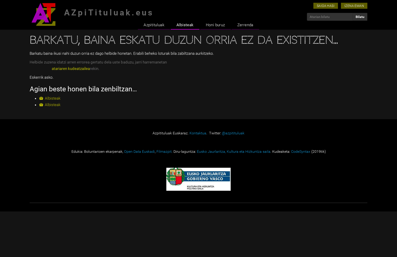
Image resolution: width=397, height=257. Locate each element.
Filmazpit (164, 151)
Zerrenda (245, 25)
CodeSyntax (300, 151)
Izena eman (354, 6)
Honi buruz (215, 25)
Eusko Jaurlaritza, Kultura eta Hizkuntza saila (233, 151)
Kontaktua (198, 133)
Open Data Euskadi (139, 151)
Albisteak (185, 25)
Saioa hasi (326, 6)
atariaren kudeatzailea (71, 68)
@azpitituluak (233, 133)
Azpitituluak (154, 25)
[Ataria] (43, 14)
